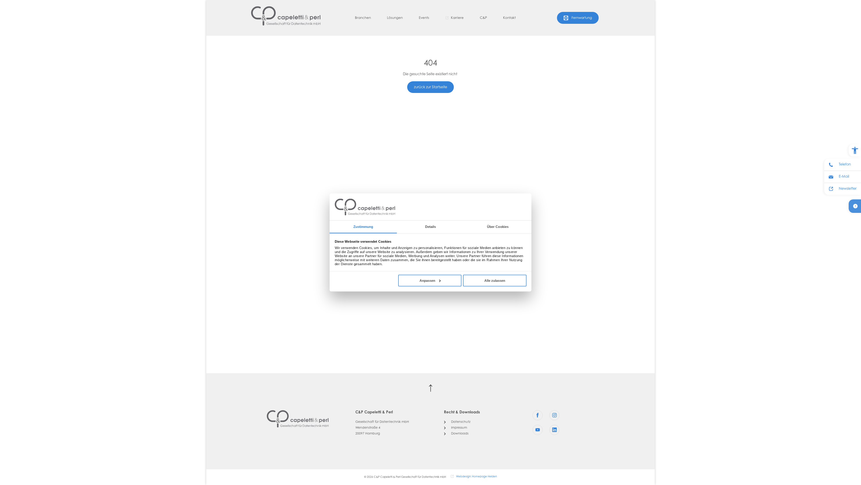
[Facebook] (538, 415)
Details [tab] (430, 227)
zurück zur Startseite (430, 87)
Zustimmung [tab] (363, 227)
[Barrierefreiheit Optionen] (855, 150)
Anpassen (427, 280)
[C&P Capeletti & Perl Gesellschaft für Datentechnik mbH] (285, 16)
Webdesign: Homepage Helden (476, 476)
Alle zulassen (494, 280)
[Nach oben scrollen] (431, 388)
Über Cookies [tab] (498, 227)
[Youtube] (538, 430)
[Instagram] (554, 415)
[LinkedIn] (554, 430)
